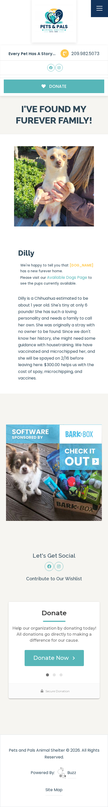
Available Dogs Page (67, 277)
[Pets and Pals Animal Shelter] (54, 20)
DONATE (57, 86)
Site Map (54, 790)
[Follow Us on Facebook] (51, 68)
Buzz (71, 773)
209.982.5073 (84, 54)
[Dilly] (54, 186)
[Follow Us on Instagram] (59, 68)
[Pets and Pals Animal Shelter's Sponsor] (54, 472)
